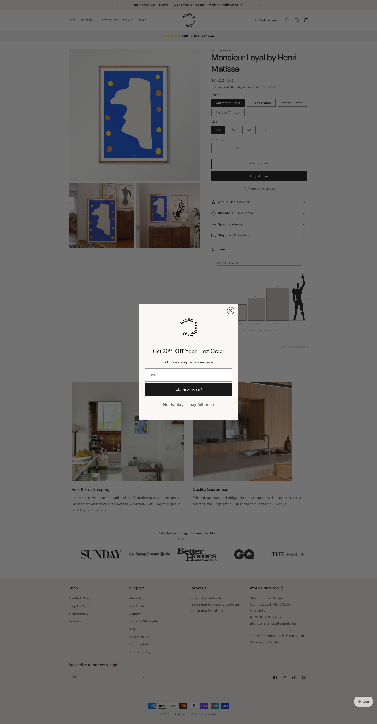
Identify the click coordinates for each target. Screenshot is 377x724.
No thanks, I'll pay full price (188, 404)
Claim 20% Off (188, 390)
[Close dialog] (230, 310)
